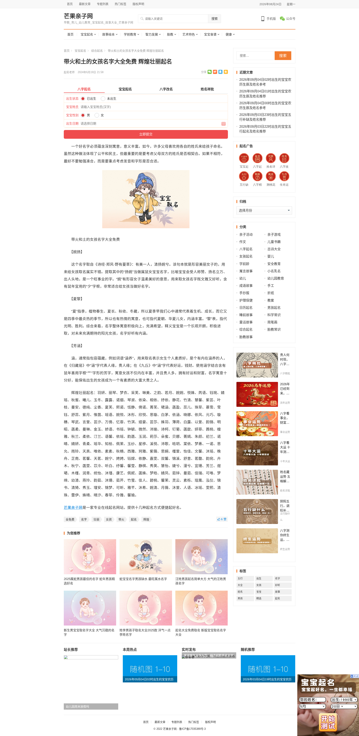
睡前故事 (246, 315)
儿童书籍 (274, 242)
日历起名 (246, 307)
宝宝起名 (87, 34)
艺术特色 (188, 34)
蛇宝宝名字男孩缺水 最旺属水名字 (143, 579)
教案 (270, 300)
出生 (258, 578)
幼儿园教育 (275, 278)
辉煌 (146, 519)
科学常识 (274, 315)
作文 (242, 242)
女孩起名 (246, 256)
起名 (134, 519)
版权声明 (138, 4)
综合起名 (97, 50)
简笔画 (272, 322)
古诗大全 (274, 249)
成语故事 (246, 285)
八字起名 (246, 249)
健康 (229, 34)
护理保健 (246, 300)
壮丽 (96, 519)
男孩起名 (274, 307)
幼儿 (242, 278)
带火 (121, 519)
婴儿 (270, 256)
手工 (270, 285)
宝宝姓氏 (72, 107)
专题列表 (102, 4)
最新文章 (85, 4)
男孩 (240, 598)
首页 (70, 4)
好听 (277, 585)
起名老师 (69, 72)
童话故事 (246, 322)
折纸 (270, 293)
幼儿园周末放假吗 (77, 706)
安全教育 (274, 264)
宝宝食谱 (210, 34)
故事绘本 (108, 34)
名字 (84, 519)
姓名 (240, 591)
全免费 (70, 519)
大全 (240, 585)
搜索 (214, 18)
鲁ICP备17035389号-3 (192, 728)
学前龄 (244, 264)
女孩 (109, 519)
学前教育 (130, 34)
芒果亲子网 (78, 16)
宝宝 (258, 591)
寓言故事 (246, 271)
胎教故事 (246, 337)
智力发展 (151, 34)
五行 (240, 578)
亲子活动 (246, 234)
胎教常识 (274, 329)
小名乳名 (274, 271)
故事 (277, 591)
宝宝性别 (72, 115)
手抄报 (244, 293)
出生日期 (72, 123)
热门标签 (120, 4)
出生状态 (72, 98)
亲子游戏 (274, 234)
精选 (258, 598)
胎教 (170, 34)
